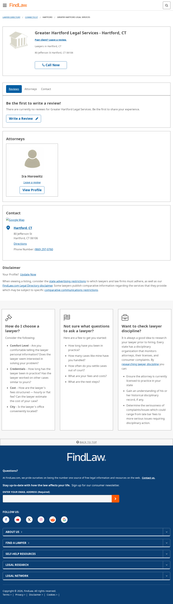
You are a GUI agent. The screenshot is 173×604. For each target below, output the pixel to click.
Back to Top (88, 442)
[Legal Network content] (166, 576)
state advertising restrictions (67, 281)
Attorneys (30, 89)
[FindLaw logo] (19, 5)
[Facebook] (6, 519)
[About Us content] (166, 532)
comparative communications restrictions (71, 290)
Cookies (51, 594)
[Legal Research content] (166, 565)
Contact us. (148, 477)
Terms (6, 594)
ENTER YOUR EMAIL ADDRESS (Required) (26, 492)
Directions (20, 244)
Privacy (19, 594)
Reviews (14, 89)
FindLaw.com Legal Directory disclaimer (28, 285)
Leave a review (32, 182)
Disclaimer (35, 594)
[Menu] (4, 5)
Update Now (28, 274)
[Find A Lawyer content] (166, 543)
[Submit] (115, 498)
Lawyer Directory (11, 17)
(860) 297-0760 (44, 249)
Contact (46, 89)
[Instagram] (41, 519)
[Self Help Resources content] (166, 554)
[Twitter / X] (29, 519)
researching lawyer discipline (140, 364)
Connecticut (31, 17)
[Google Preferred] (64, 519)
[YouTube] (17, 519)
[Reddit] (52, 519)
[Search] (166, 5)
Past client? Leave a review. (51, 39)
